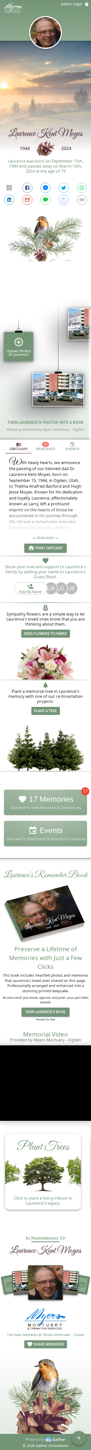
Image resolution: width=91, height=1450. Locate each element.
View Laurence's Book (45, 1012)
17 (85, 791)
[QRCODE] (9, 188)
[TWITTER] (64, 188)
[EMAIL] (27, 200)
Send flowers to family (45, 634)
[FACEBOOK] (27, 188)
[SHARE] (64, 200)
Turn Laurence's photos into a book (46, 423)
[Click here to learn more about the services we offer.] (45, 1320)
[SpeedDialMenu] (79, 1438)
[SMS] (45, 200)
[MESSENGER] (45, 188)
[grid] (45, 359)
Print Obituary (48, 548)
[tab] (18, 446)
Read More (45, 538)
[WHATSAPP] (82, 188)
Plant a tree (45, 711)
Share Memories (48, 1344)
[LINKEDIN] (9, 200)
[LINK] (82, 200)
